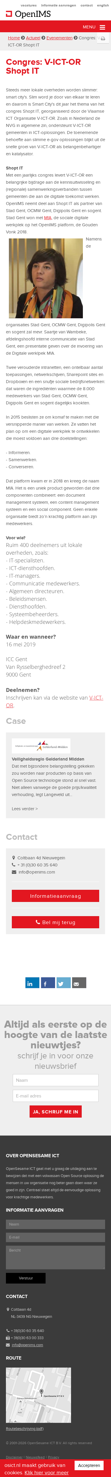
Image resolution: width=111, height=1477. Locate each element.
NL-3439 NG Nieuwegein (31, 1316)
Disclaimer (14, 1457)
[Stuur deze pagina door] (79, 987)
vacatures (29, 5)
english (103, 5)
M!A (48, 217)
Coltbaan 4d (21, 1309)
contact (87, 5)
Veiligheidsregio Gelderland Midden (48, 758)
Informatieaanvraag (55, 896)
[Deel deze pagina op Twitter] (63, 987)
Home (14, 37)
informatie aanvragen (58, 5)
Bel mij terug (58, 922)
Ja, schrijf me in (55, 1111)
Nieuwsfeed (35, 1457)
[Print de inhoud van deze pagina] (103, 38)
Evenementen (59, 37)
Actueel (33, 37)
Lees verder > (25, 808)
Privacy (53, 1457)
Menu (90, 27)
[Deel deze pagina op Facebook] (48, 987)
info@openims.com (37, 872)
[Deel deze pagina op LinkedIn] (32, 987)
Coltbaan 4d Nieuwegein (41, 857)
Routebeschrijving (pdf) (25, 1428)
